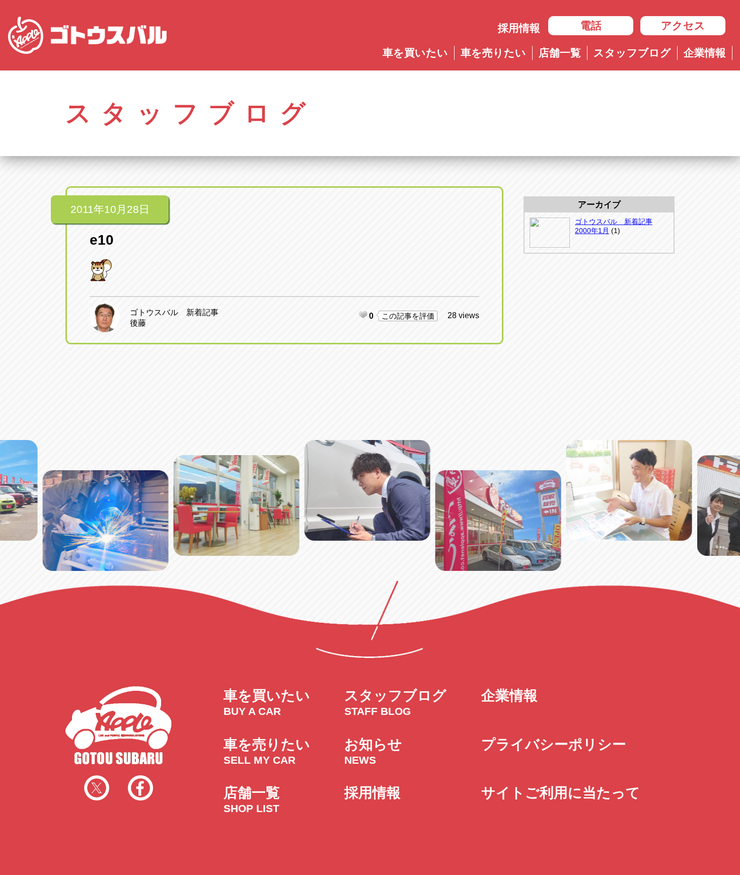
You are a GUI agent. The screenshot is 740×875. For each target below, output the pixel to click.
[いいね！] (363, 315)
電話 (591, 25)
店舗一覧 (560, 52)
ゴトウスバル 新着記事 (174, 312)
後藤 (138, 323)
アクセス (683, 25)
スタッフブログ (632, 52)
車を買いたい (415, 52)
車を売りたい (493, 52)
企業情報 (705, 52)
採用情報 (519, 28)
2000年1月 (592, 231)
